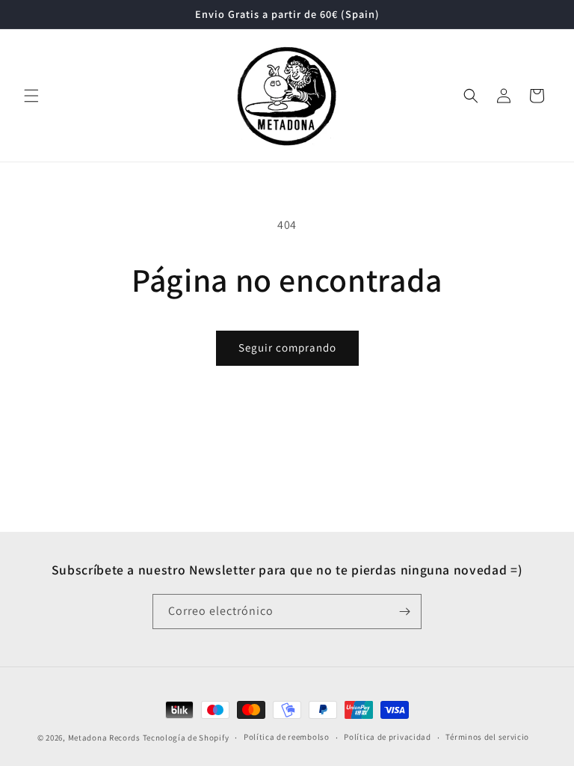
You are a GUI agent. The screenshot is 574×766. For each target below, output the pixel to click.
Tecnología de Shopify (186, 737)
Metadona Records (104, 737)
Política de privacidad (387, 737)
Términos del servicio (487, 737)
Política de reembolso (287, 737)
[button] (31, 95)
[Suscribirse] (404, 611)
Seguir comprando (287, 347)
